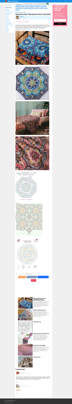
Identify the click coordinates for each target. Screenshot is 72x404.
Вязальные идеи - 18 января (20, 12)
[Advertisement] (24, 291)
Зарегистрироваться (8, 5)
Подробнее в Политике (42, 3)
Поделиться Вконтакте (32, 276)
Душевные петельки (8, 13)
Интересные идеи (8, 7)
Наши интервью (43, 6)
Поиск (65, 1)
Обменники (7, 30)
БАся (21, 386)
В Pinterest (33, 280)
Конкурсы (6, 31)
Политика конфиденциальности (10, 400)
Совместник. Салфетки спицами (9, 25)
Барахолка (7, 17)
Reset (27, 21)
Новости (6, 27)
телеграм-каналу (27, 29)
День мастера (7, 20)
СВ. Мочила (7, 28)
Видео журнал (7, 10)
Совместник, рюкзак (8, 23)
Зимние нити (7, 14)
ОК (47, 3)
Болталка (6, 16)
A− (17, 21)
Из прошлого (7, 19)
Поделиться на (43, 276)
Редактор (22, 16)
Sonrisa (21, 373)
